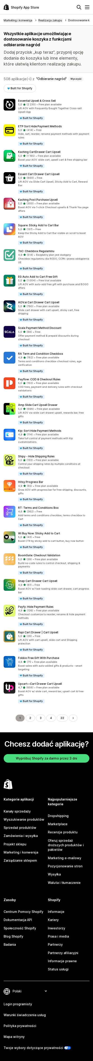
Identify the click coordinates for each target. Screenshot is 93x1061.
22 (62, 718)
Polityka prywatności (20, 1026)
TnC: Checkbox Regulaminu (36, 251)
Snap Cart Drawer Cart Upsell (37, 581)
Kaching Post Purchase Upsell (38, 199)
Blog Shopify (13, 936)
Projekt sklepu (15, 844)
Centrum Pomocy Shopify (23, 912)
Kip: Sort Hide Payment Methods (39, 430)
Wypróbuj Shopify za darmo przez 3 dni (46, 758)
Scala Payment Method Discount (39, 328)
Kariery (53, 920)
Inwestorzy (56, 928)
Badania (10, 944)
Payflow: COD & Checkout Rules (39, 379)
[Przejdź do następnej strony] (73, 718)
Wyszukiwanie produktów (24, 819)
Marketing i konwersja (21, 852)
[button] (46, 110)
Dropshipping (58, 816)
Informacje (56, 912)
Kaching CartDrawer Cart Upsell (39, 152)
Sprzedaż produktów (20, 828)
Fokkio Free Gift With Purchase (38, 658)
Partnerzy (55, 944)
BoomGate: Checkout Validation (39, 555)
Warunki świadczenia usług (25, 1015)
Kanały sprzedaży (17, 811)
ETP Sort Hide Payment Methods (40, 126)
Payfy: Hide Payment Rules (35, 606)
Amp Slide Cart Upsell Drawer (38, 405)
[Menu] (87, 7)
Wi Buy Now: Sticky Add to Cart (39, 533)
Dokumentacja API (18, 920)
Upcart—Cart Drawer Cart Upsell (40, 683)
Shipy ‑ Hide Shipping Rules (36, 456)
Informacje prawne (62, 961)
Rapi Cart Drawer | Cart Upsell (38, 632)
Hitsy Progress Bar (30, 482)
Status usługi (58, 969)
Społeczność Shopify (20, 928)
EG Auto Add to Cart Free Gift (38, 276)
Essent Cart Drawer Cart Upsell (39, 174)
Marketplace (57, 824)
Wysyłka (54, 874)
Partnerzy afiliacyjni (63, 953)
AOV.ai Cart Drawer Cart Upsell (38, 302)
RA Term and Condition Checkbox (40, 353)
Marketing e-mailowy (64, 858)
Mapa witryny (14, 1037)
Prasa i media (58, 936)
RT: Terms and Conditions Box (38, 507)
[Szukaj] (79, 7)
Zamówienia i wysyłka (21, 836)
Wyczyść (75, 78)
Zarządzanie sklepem (20, 860)
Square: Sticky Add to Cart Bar (38, 225)
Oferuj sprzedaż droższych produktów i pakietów (66, 845)
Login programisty (18, 1004)
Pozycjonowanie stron (65, 866)
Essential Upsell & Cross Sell (37, 100)
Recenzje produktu (63, 832)
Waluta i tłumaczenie (64, 883)
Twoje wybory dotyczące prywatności (33, 1048)
